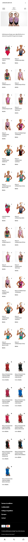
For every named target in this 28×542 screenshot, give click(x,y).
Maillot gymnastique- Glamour (18, 160)
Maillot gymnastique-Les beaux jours (6, 186)
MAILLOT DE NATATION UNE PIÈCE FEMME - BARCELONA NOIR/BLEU (20, 453)
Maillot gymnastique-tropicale (18, 109)
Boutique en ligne (4, 534)
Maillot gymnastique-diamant (5, 134)
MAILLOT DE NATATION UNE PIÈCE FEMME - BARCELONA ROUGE (20, 427)
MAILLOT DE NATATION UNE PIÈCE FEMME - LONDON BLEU (20, 401)
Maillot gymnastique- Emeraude (5, 160)
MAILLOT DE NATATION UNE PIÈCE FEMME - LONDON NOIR (20, 376)
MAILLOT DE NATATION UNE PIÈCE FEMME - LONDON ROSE (7, 401)
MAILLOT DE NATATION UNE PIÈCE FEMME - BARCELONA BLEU (7, 480)
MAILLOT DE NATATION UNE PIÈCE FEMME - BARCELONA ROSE (7, 427)
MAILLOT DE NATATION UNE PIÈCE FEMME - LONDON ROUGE (7, 376)
